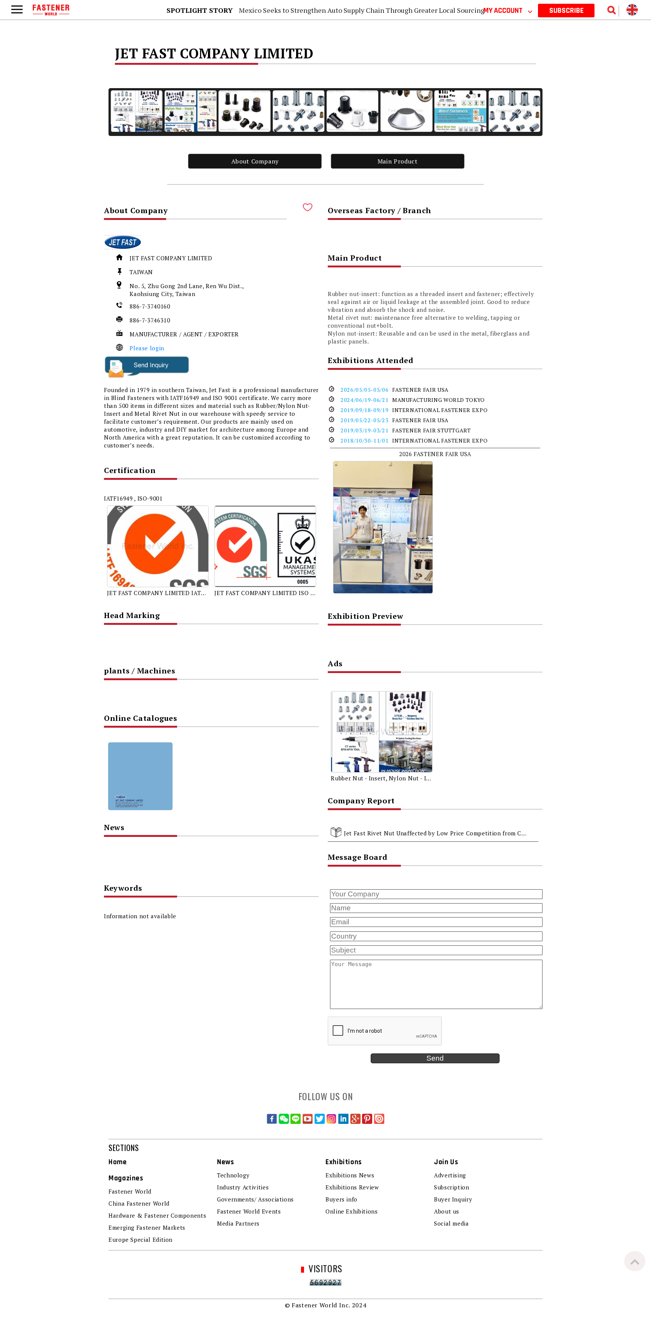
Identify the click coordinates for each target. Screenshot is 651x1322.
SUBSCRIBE (566, 10)
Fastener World (129, 1191)
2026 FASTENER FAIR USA (435, 454)
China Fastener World (139, 1203)
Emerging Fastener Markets (146, 1227)
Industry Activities (243, 1187)
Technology (233, 1175)
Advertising (450, 1175)
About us (446, 1211)
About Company (255, 161)
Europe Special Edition (140, 1239)
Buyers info (342, 1199)
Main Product (397, 161)
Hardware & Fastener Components (157, 1215)
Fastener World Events (249, 1211)
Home (117, 1162)
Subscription (451, 1187)
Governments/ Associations (255, 1199)
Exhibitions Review (352, 1187)
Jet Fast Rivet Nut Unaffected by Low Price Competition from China (439, 833)
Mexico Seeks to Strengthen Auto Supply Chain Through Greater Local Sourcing (361, 10)
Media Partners (238, 1223)
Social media (451, 1223)
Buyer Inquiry (453, 1199)
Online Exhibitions (352, 1211)
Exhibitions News (350, 1175)
